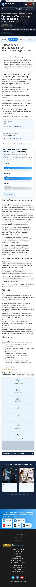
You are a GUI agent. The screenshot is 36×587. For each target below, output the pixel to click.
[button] (8, 494)
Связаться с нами (18, 572)
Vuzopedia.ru (15, 581)
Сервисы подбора (18, 549)
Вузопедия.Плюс (18, 534)
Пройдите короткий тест (26, 144)
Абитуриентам (18, 551)
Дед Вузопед (18, 537)
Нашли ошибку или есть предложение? (14, 453)
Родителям (18, 554)
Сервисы (18, 540)
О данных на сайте (18, 563)
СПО (8, 1)
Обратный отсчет (18, 558)
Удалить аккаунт (18, 567)
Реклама (18, 569)
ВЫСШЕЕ (3, 1)
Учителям (18, 556)
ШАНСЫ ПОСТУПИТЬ (29, 1)
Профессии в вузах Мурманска (9, 13)
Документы (18, 565)
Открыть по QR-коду (18, 560)
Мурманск (5, 26)
